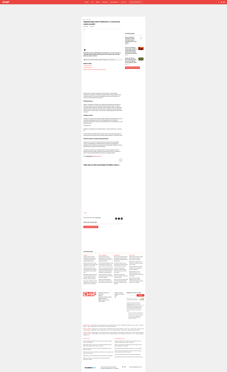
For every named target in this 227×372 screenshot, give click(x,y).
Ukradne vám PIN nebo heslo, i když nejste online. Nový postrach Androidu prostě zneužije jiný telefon (131, 60)
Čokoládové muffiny (111, 328)
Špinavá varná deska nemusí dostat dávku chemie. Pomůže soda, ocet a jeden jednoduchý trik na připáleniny (128, 345)
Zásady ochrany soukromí (103, 299)
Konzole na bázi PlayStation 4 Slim (113, 333)
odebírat (140, 295)
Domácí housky (124, 330)
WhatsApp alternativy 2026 (111, 326)
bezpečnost (117, 255)
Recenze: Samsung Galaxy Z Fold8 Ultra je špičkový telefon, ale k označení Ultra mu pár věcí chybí (106, 264)
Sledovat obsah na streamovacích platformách (94, 69)
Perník (108, 330)
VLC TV (133, 333)
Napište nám (98, 217)
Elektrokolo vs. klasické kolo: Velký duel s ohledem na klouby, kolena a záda (136, 263)
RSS (115, 297)
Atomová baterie (103, 333)
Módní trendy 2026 (101, 326)
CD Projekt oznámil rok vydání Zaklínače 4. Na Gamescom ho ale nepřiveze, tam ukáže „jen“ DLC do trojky (98, 353)
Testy (92, 2)
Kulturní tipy (141, 325)
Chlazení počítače (95, 332)
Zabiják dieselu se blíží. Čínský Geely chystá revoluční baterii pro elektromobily (97, 355)
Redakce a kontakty (119, 292)
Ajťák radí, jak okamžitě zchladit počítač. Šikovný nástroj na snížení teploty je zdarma (136, 258)
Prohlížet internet (87, 67)
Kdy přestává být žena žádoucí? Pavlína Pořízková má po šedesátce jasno (129, 356)
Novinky (86, 2)
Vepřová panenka (95, 328)
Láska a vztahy (135, 325)
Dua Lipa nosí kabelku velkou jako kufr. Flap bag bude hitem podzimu (128, 354)
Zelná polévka (93, 330)
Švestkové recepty (116, 330)
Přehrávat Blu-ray (87, 65)
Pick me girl (118, 325)
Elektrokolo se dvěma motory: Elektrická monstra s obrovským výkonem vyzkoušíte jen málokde (96, 359)
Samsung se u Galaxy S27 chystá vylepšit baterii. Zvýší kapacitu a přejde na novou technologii (90, 282)
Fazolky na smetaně (103, 328)
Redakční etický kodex (119, 294)
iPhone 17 (129, 333)
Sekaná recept (103, 330)
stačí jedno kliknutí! (111, 59)
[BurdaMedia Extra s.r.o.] (89, 294)
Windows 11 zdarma (87, 333)
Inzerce (116, 295)
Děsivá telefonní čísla (95, 325)
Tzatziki (98, 330)
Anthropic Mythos (95, 333)
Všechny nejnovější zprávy (90, 226)
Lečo (111, 330)
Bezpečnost (105, 2)
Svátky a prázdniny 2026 (92, 326)
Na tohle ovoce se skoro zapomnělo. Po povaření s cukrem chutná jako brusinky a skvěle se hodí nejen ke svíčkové (128, 351)
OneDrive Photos (128, 332)
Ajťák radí (85, 326)
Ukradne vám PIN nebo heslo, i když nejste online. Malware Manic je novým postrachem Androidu (97, 349)
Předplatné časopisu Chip (103, 292)
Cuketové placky (87, 330)
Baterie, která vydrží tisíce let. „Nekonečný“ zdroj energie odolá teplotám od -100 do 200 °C (90, 264)
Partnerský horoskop (111, 325)
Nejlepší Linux (86, 334)
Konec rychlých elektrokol (104, 332)
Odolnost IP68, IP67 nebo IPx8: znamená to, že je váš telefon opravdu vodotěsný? (135, 268)
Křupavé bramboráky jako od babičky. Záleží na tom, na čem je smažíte (128, 348)
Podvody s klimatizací (140, 333)
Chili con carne (127, 328)
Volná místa (100, 294)
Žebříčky (98, 2)
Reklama (100, 295)
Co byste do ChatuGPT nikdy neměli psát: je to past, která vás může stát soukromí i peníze (121, 264)
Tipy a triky (123, 2)
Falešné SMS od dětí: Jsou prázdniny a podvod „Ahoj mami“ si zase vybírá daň (121, 276)
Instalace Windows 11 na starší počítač (117, 332)
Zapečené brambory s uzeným (133, 330)
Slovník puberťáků (103, 325)
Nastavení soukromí (102, 298)
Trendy (85, 212)
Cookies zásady (101, 301)
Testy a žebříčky (103, 255)
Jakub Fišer (85, 26)
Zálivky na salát (141, 328)
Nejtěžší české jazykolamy (126, 325)
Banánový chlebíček (119, 328)
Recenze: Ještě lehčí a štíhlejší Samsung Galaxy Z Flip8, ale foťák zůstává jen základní (106, 276)
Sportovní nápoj (134, 328)
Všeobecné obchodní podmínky (105, 297)
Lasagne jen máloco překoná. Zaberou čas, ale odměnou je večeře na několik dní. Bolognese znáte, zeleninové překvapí (128, 342)
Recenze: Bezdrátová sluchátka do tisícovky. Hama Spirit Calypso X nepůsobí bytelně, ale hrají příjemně (130, 40)
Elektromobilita (114, 2)
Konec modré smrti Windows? (138, 332)
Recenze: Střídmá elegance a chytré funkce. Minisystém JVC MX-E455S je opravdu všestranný (106, 281)
